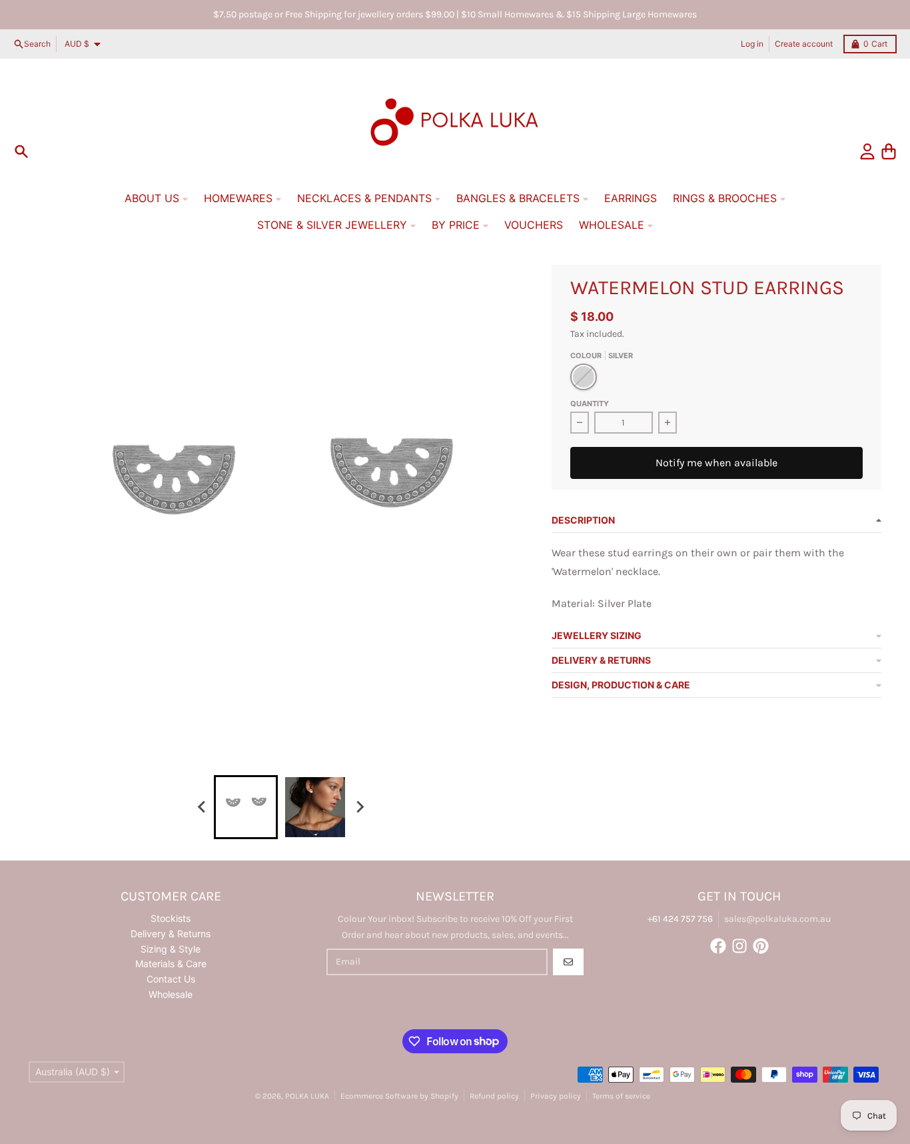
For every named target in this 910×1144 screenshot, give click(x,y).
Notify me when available (716, 462)
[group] (246, 807)
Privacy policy (555, 1096)
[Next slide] (359, 807)
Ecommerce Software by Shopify (399, 1096)
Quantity (589, 403)
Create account (804, 44)
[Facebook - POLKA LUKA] (718, 946)
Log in (752, 44)
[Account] (867, 151)
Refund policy (494, 1096)
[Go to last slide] (202, 807)
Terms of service (621, 1096)
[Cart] (889, 151)
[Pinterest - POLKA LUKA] (761, 946)
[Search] (21, 151)
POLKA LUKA (307, 1096)
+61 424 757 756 (680, 919)
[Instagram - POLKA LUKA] (739, 946)
